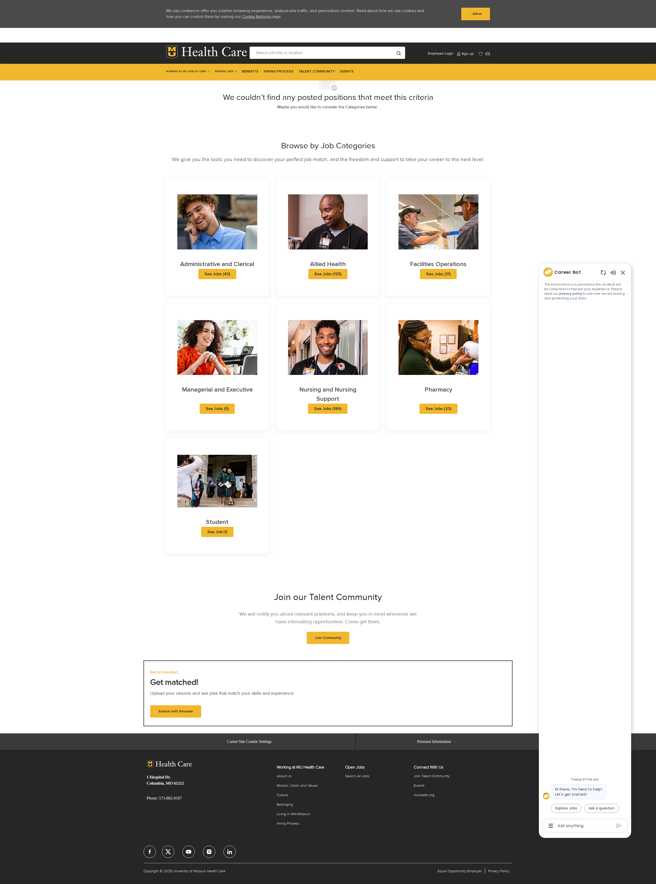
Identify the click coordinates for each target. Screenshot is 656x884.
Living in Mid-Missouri (293, 814)
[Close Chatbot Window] (623, 272)
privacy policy (570, 293)
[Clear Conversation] (603, 272)
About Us (284, 776)
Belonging (285, 804)
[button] (398, 53)
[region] (585, 548)
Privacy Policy (498, 871)
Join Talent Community (432, 776)
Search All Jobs (357, 776)
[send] (619, 826)
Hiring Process (288, 823)
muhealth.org (424, 795)
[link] (206, 51)
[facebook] (150, 852)
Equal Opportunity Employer (460, 871)
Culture (282, 795)
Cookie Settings (256, 16)
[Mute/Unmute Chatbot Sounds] (613, 272)
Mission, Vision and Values (297, 785)
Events (419, 785)
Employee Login (440, 53)
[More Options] (551, 826)
